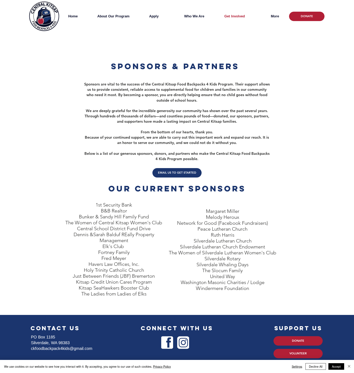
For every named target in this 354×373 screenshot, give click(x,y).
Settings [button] (297, 366)
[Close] (349, 366)
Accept (336, 366)
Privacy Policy (162, 366)
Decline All (315, 366)
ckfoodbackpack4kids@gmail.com (61, 348)
